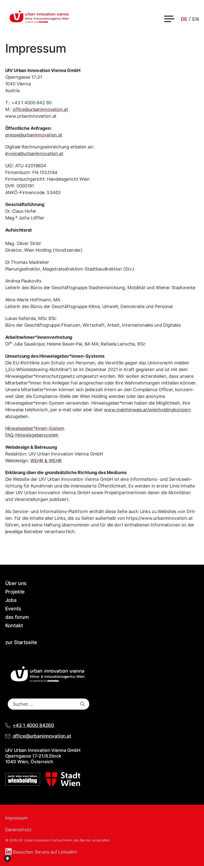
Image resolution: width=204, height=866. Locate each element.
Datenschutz (18, 829)
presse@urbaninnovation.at (33, 135)
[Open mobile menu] (170, 19)
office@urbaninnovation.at (40, 109)
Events (13, 609)
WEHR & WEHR (46, 460)
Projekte (15, 592)
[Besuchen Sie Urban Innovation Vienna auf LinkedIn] (9, 852)
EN (195, 19)
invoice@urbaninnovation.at (34, 153)
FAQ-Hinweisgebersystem (32, 435)
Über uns (16, 583)
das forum (17, 617)
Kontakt (14, 625)
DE (184, 19)
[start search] (82, 704)
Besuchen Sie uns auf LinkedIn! (45, 852)
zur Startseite (21, 642)
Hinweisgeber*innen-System (34, 428)
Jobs (11, 600)
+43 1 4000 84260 (33, 725)
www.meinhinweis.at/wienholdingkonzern (147, 409)
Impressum (16, 818)
